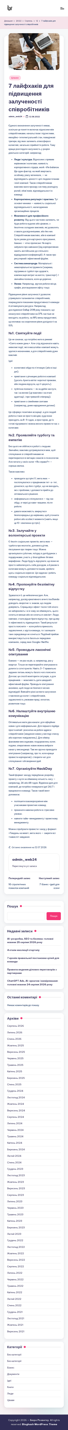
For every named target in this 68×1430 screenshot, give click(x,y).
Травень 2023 (15, 1214)
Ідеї (9, 1380)
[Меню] (62, 8)
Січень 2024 (14, 1162)
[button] (24, 866)
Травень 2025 (15, 1065)
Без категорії (14, 1354)
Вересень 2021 (15, 1331)
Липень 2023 (14, 1201)
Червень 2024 (15, 1130)
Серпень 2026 (15, 1025)
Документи (13, 1374)
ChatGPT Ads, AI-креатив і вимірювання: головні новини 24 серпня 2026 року (32, 982)
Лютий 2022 (14, 1298)
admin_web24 (24, 859)
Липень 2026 (14, 1032)
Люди (10, 1393)
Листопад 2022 (16, 1247)
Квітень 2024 (14, 1142)
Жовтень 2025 (15, 1045)
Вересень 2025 (16, 1051)
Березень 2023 (16, 1227)
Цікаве (15, 77)
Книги (10, 1387)
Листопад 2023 (16, 1175)
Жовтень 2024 (15, 1103)
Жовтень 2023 (15, 1181)
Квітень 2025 (14, 1071)
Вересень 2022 (16, 1259)
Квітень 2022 (14, 1292)
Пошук (12, 906)
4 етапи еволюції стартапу (23, 950)
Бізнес (10, 1367)
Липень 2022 (14, 1272)
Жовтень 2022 (15, 1253)
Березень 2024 (16, 1149)
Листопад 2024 (16, 1097)
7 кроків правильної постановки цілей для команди (33, 959)
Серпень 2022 (15, 1266)
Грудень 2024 (15, 1090)
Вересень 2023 (16, 1188)
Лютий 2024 (14, 1155)
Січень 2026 (14, 1038)
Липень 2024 (14, 1123)
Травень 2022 (15, 1285)
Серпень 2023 (15, 1195)
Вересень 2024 (16, 1110)
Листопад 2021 (15, 1318)
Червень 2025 (15, 1058)
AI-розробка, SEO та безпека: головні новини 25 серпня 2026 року (30, 940)
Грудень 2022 (15, 1240)
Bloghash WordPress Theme (39, 1424)
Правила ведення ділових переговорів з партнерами (32, 971)
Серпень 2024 (15, 1116)
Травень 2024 (15, 1136)
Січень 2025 (14, 1084)
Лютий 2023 (14, 1233)
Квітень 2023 (14, 1220)
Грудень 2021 (15, 1312)
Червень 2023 (15, 1207)
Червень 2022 (15, 1279)
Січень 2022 (14, 1305)
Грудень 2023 (15, 1168)
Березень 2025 (16, 1078)
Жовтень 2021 (15, 1324)
